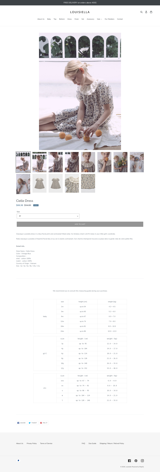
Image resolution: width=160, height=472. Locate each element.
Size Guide (92, 443)
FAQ (83, 443)
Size (18, 212)
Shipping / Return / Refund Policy (112, 443)
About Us (19, 443)
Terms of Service (46, 443)
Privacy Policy (32, 443)
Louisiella (128, 467)
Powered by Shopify (138, 467)
